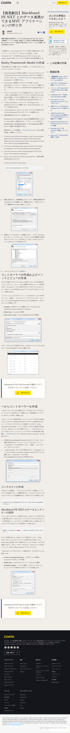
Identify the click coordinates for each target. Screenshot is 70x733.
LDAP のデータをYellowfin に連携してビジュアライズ (59, 84)
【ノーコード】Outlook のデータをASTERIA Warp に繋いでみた (59, 90)
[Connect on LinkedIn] (44, 32)
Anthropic (23, 694)
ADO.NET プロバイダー (10, 669)
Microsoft (22, 702)
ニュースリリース (56, 666)
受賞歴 (53, 671)
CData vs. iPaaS (40, 677)
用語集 (6, 708)
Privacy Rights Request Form (15, 724)
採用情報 (54, 679)
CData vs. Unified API (42, 680)
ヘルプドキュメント (24, 78)
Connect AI (23, 666)
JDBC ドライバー (9, 666)
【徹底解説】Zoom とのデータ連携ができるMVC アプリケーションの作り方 (59, 78)
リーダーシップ (56, 674)
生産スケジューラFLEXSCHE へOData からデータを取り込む (60, 108)
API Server (7, 674)
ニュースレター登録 (9, 705)
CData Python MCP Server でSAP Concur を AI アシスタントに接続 (59, 123)
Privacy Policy (16, 723)
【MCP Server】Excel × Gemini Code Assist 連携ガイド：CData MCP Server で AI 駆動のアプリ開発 (60, 116)
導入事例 (6, 697)
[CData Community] (18, 647)
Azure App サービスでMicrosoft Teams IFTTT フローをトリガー (59, 101)
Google (22, 700)
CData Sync (23, 663)
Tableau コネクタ (9, 685)
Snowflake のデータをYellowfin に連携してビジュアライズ (60, 130)
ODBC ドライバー (9, 663)
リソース (6, 702)
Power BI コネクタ (9, 682)
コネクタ (38, 663)
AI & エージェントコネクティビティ (42, 671)
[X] (8, 647)
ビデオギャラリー (9, 710)
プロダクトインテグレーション (42, 667)
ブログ (6, 700)
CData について (56, 663)
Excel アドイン (8, 679)
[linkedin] (5, 647)
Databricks (23, 697)
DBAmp (22, 671)
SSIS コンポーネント (25, 669)
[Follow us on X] (41, 32)
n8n (21, 705)
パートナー (39, 675)
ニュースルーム (56, 669)
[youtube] (11, 647)
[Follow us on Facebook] (38, 32)
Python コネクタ (8, 671)
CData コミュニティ (9, 694)
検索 (53, 2)
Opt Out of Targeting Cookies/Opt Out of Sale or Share (53, 728)
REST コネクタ (8, 677)
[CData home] (7, 3)
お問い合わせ (62, 2)
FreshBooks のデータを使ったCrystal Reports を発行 (59, 96)
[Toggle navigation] (17, 2)
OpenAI (22, 708)
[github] (14, 647)
